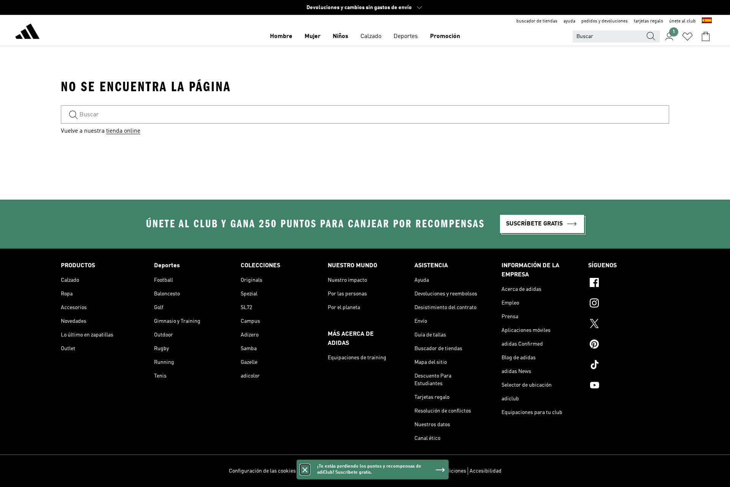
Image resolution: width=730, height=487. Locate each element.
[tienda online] (27, 33)
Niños (340, 36)
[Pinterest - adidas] (628, 345)
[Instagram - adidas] (628, 304)
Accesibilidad (485, 471)
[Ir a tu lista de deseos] (687, 36)
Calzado (370, 36)
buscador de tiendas (536, 21)
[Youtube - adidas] (628, 386)
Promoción (445, 36)
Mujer (313, 36)
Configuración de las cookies (262, 471)
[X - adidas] (628, 324)
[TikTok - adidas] (628, 365)
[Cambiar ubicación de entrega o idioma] (707, 21)
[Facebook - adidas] (628, 283)
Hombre (281, 36)
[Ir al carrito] (706, 36)
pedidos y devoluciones (604, 21)
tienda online (123, 131)
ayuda (569, 21)
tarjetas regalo (648, 21)
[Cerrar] (304, 469)
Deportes (406, 36)
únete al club (682, 21)
